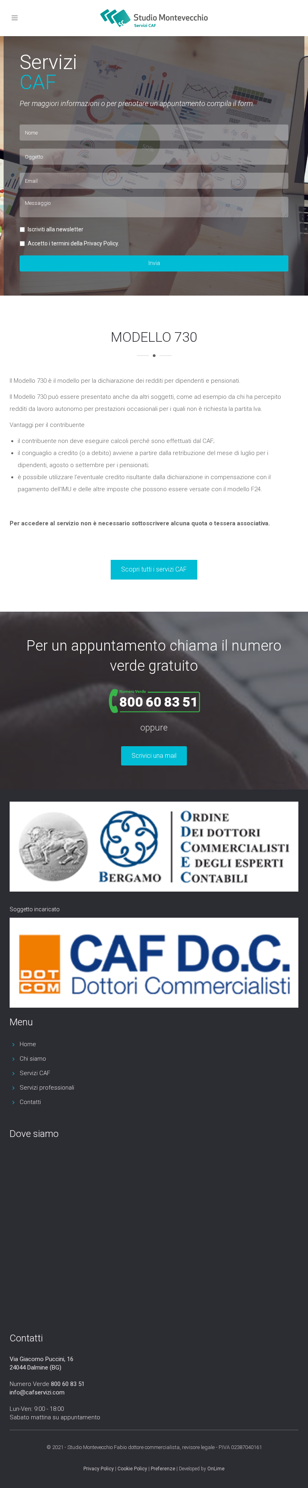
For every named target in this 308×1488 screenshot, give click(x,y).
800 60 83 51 (68, 1384)
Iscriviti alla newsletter (55, 229)
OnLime (216, 1469)
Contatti (30, 1102)
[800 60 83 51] (156, 696)
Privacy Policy (98, 1469)
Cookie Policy (132, 1469)
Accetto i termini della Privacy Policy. (73, 243)
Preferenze (163, 1469)
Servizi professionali (47, 1087)
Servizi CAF (35, 1073)
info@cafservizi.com (37, 1392)
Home (28, 1044)
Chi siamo (33, 1058)
